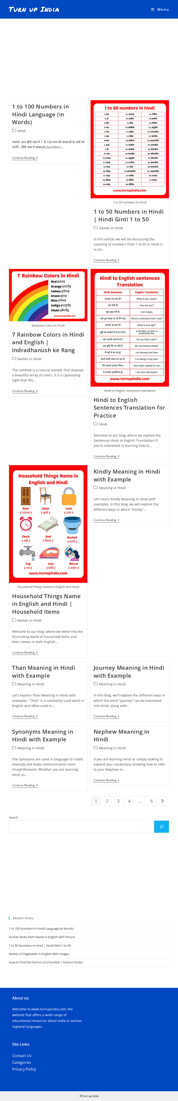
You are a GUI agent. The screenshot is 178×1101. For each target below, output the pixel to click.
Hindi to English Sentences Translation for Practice (129, 407)
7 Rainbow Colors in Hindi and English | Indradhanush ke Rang (48, 342)
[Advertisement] (89, 53)
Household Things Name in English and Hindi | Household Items (46, 603)
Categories (21, 1062)
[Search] (161, 826)
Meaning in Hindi (112, 488)
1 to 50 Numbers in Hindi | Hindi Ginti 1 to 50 (129, 215)
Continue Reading (25, 158)
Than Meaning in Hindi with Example (43, 671)
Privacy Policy (24, 1069)
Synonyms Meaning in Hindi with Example (42, 735)
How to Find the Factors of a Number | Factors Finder (46, 962)
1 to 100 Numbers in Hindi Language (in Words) (40, 114)
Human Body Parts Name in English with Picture (42, 937)
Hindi (21, 131)
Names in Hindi (111, 228)
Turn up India (34, 9)
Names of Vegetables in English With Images (39, 954)
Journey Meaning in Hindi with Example (129, 671)
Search (13, 817)
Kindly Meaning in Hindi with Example (127, 475)
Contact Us (22, 1055)
